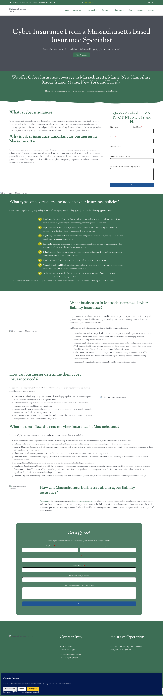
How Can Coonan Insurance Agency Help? (125, 166)
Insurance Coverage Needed (120, 156)
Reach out (44, 501)
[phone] (153, 2)
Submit (132, 185)
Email (113, 137)
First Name (114, 127)
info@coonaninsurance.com (70, 654)
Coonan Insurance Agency (82, 501)
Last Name (137, 127)
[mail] (149, 2)
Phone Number (116, 147)
